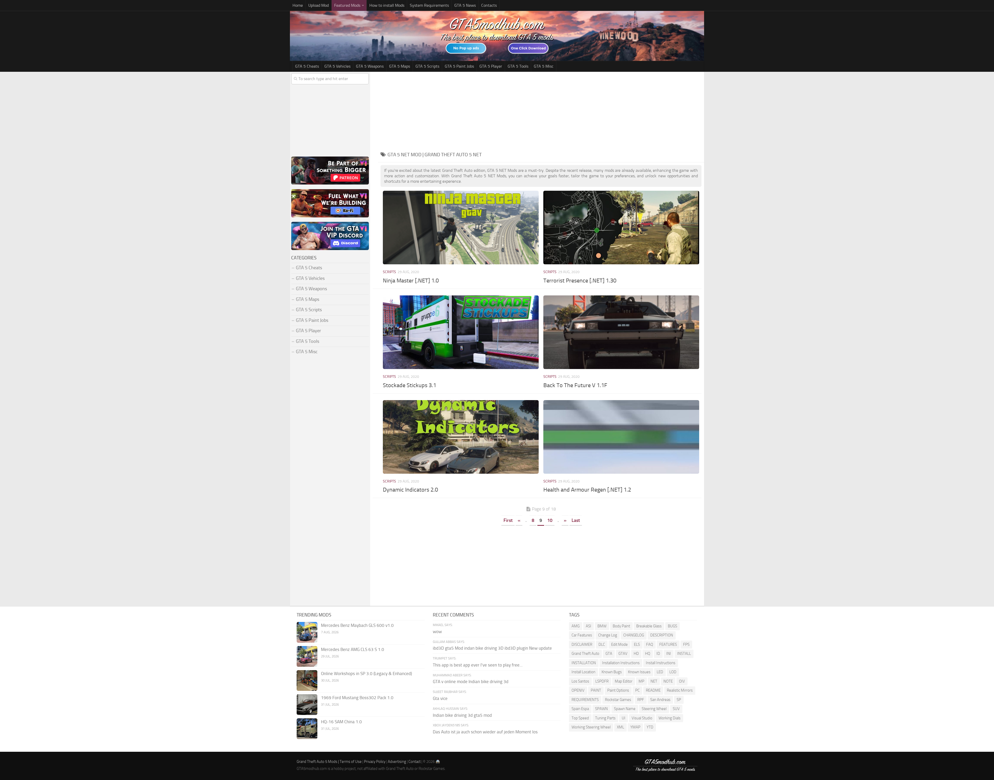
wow (437, 631)
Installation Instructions (621, 663)
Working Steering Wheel (591, 727)
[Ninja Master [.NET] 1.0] (460, 227)
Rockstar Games (618, 699)
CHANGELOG (633, 635)
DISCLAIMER (582, 644)
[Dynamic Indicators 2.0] (460, 437)
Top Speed (580, 718)
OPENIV (578, 690)
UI (623, 718)
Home (298, 5)
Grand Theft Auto (585, 653)
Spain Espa (580, 708)
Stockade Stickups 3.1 (409, 385)
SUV (676, 708)
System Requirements (429, 5)
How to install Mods (386, 5)
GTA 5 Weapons (370, 66)
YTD (650, 727)
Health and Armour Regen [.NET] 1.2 (587, 489)
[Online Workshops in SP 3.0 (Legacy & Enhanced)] (307, 680)
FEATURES (668, 644)
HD (636, 653)
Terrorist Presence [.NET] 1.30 (579, 280)
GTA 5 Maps (399, 66)
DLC (601, 644)
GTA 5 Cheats (307, 66)
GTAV (622, 653)
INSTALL (684, 653)
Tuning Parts (605, 718)
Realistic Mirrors (680, 690)
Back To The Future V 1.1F (575, 385)
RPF (640, 699)
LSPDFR (602, 681)
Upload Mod (318, 5)
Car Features (582, 635)
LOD (672, 672)
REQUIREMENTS (585, 699)
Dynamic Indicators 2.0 (410, 489)
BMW (601, 626)
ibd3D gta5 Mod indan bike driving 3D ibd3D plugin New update (492, 648)
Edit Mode (619, 644)
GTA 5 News (465, 5)
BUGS (672, 626)
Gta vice (440, 698)
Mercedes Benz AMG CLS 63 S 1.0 (352, 649)
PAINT (596, 690)
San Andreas (660, 699)
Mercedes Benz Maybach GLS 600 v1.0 (357, 625)
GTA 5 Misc (543, 66)
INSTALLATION (584, 663)
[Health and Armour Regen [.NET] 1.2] (621, 437)
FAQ (649, 644)
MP (641, 681)
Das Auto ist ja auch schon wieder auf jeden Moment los (485, 731)
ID (658, 653)
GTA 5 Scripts (427, 66)
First (508, 520)
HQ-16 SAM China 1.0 (341, 721)
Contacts (489, 5)
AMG (576, 626)
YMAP (635, 727)
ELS (637, 644)
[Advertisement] (541, 110)
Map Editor (623, 681)
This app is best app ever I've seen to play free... (478, 665)
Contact (414, 761)
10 (549, 520)
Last (576, 520)
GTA (608, 653)
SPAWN (601, 708)
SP (679, 699)
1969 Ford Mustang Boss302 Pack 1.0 (357, 697)
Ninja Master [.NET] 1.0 (411, 280)
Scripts (389, 272)
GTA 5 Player (490, 66)
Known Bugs (612, 672)
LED (660, 672)
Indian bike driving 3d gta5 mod (462, 715)
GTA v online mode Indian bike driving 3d (470, 681)
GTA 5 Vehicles (337, 66)
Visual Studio (642, 718)
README (653, 690)
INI (668, 653)
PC (637, 690)
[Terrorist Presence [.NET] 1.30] (621, 227)
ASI (588, 626)
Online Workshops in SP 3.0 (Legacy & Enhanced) (366, 673)
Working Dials (670, 718)
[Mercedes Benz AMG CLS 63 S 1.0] (307, 656)
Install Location (583, 672)
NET (654, 681)
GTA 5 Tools (518, 66)
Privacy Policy (374, 761)
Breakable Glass (649, 626)
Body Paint (621, 626)
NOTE (668, 681)
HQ (647, 653)
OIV (682, 681)
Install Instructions (660, 663)
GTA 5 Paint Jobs (459, 66)
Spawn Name (624, 708)
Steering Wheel (654, 708)
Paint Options (618, 690)
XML (620, 727)
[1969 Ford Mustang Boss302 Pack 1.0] (307, 704)
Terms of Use (351, 761)
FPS (686, 644)
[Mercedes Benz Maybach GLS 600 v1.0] (307, 632)
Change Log (607, 635)
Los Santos (580, 681)
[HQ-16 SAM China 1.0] (307, 728)
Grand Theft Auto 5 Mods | (318, 761)
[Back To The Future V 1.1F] (621, 332)
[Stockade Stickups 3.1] (460, 332)
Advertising (397, 761)
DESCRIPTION (661, 635)
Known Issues (639, 672)
